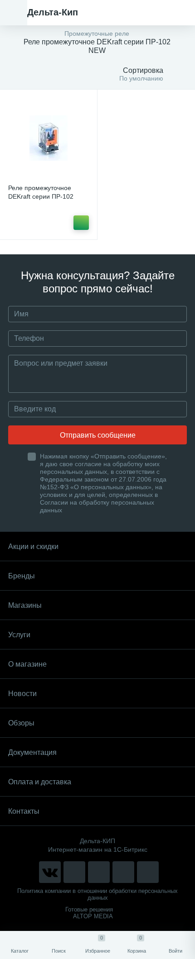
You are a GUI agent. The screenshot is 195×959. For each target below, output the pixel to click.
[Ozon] (148, 872)
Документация (32, 752)
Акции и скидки (33, 546)
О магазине (27, 664)
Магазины (25, 605)
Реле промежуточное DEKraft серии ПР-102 (40, 192)
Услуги (19, 635)
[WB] (123, 872)
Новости (22, 693)
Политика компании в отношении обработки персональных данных (97, 894)
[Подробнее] (81, 222)
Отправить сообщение (98, 435)
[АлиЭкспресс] (74, 872)
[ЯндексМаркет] (99, 872)
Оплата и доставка (39, 782)
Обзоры (21, 723)
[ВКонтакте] (50, 872)
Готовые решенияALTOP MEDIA (89, 913)
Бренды (21, 576)
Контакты (23, 811)
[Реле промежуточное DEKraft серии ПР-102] (48, 138)
